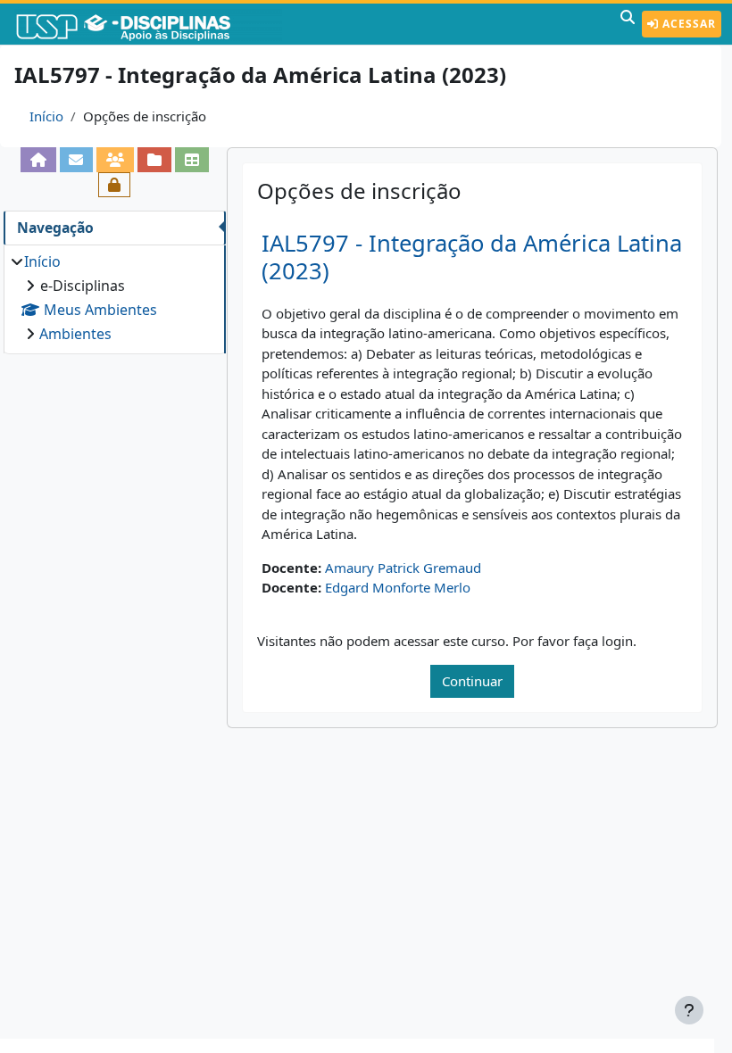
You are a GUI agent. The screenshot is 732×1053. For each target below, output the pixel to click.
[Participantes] (115, 159)
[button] (627, 24)
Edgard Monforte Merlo (397, 587)
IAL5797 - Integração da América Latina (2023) (472, 257)
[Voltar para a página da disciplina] (38, 159)
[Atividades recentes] (154, 159)
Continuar (472, 681)
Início (46, 116)
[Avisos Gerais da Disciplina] (77, 159)
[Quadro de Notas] (192, 159)
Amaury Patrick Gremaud (403, 567)
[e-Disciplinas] (150, 24)
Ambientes (75, 334)
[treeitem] (114, 297)
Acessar (687, 23)
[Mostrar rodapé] (689, 1010)
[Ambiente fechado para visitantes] (114, 184)
